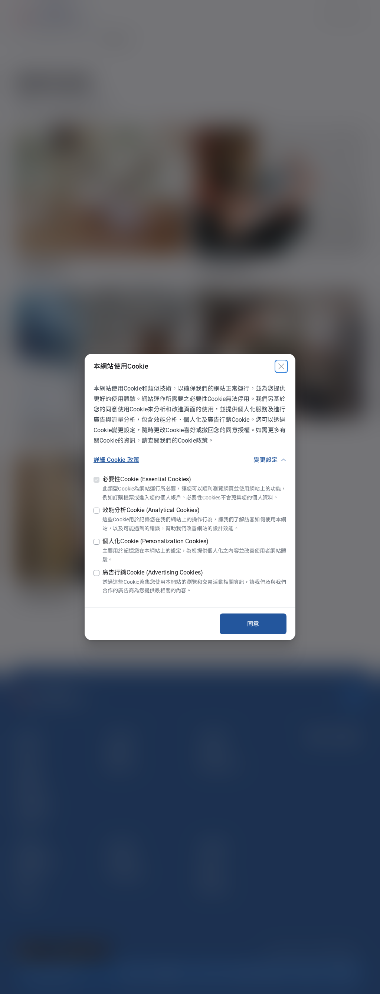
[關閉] (281, 366)
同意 (253, 623)
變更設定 (265, 459)
